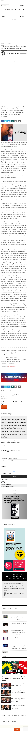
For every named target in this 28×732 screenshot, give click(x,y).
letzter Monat (17, 613)
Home (4, 715)
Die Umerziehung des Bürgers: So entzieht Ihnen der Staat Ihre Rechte (17, 707)
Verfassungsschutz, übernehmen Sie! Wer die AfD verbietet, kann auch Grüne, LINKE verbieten (13, 678)
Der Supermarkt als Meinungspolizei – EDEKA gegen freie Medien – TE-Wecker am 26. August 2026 (18, 646)
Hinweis (5, 437)
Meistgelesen (7, 608)
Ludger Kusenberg (14, 53)
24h (3, 613)
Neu (16, 608)
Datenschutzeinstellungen (16, 717)
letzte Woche (8, 613)
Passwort (3, 466)
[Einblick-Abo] (14, 544)
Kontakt (8, 715)
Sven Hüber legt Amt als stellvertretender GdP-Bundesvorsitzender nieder (18, 617)
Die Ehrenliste (18, 637)
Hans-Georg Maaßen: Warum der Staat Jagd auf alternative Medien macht (18, 699)
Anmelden (4, 458)
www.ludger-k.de (12, 366)
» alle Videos (25, 656)
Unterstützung (15, 715)
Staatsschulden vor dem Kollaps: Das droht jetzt (18, 684)
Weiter (3, 407)
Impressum (23, 715)
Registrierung (13, 458)
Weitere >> (5, 652)
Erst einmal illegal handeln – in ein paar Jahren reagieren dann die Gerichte (17, 692)
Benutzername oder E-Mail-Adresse (10, 460)
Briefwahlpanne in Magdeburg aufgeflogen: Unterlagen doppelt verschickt (18, 632)
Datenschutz (5, 717)
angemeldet (10, 440)
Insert (17, 729)
